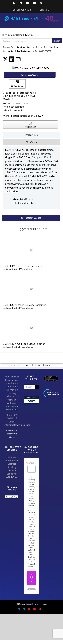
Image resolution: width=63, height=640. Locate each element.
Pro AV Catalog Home (12, 34)
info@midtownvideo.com (17, 424)
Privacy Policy (29, 365)
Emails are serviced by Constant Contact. (31, 561)
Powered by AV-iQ (43, 365)
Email (30, 463)
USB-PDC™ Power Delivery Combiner (24, 304)
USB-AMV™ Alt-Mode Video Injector (24, 343)
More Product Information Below (22, 115)
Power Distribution (14, 47)
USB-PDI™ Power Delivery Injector (23, 266)
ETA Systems (22, 51)
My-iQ (30, 34)
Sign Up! (31, 578)
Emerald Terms (16, 365)
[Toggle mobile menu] (57, 23)
